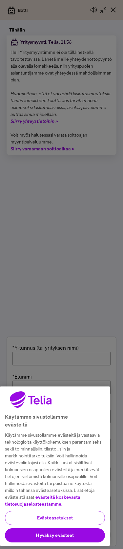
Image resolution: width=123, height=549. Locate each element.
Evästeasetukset (55, 517)
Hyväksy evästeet (55, 535)
